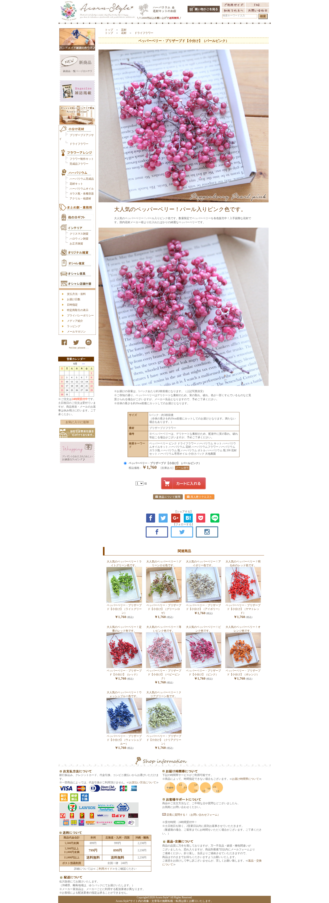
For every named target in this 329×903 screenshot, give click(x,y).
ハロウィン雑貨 (79, 238)
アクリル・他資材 (80, 198)
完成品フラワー (79, 163)
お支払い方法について (142, 782)
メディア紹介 (75, 320)
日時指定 (72, 304)
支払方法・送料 (76, 294)
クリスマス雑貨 (79, 233)
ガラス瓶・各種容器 (82, 193)
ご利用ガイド (104, 868)
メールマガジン (76, 331)
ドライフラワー (79, 143)
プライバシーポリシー (80, 315)
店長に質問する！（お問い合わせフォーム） (193, 814)
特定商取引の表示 (77, 310)
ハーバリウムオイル (82, 188)
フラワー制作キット (82, 158)
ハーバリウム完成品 (82, 178)
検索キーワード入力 (234, 15)
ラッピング (73, 326)
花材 (123, 29)
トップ (109, 29)
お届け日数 (73, 299)
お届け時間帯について (245, 778)
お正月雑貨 (76, 243)
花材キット (76, 183)
